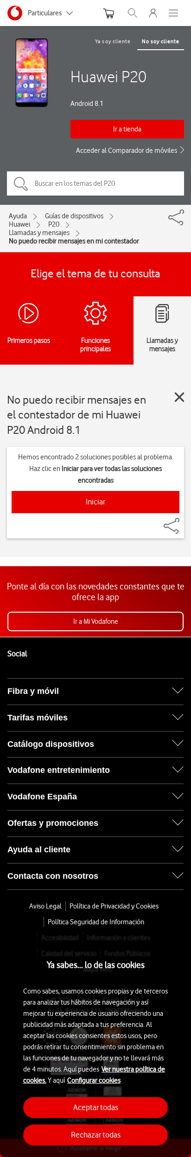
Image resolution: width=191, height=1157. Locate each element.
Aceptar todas (95, 1107)
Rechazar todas (96, 1134)
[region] (95, 1045)
